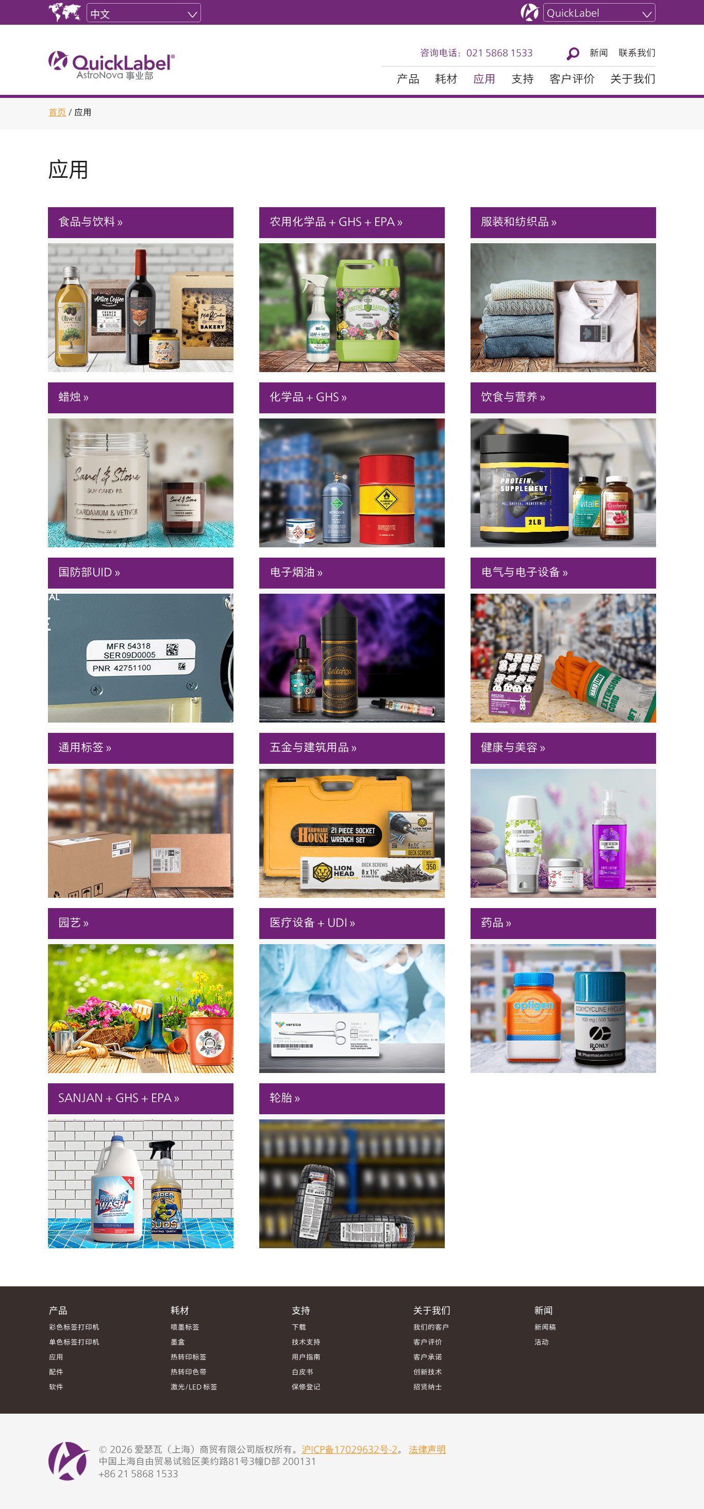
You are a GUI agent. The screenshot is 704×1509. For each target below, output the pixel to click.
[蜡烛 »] (140, 477)
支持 (522, 80)
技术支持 (306, 1342)
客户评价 (572, 80)
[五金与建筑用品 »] (352, 828)
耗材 (446, 80)
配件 (56, 1372)
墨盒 (178, 1342)
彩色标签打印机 (74, 1327)
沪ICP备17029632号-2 (349, 1450)
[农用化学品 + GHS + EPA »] (352, 302)
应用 (484, 80)
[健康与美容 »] (563, 828)
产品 (408, 80)
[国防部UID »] (140, 652)
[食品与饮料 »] (140, 302)
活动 (541, 1342)
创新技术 (427, 1372)
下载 (299, 1327)
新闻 (599, 53)
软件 (56, 1387)
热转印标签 (189, 1357)
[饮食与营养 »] (563, 477)
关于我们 (633, 80)
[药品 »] (563, 1003)
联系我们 (637, 53)
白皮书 (302, 1372)
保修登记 (306, 1387)
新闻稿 (545, 1327)
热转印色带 (189, 1372)
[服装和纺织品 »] (563, 302)
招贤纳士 (427, 1387)
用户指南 (306, 1357)
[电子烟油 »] (352, 652)
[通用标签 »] (140, 828)
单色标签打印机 (74, 1342)
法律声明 (427, 1450)
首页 (57, 113)
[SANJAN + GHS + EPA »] (140, 1178)
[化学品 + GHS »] (352, 477)
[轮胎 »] (352, 1178)
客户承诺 (427, 1357)
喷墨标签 (185, 1327)
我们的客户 (431, 1327)
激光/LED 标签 (194, 1387)
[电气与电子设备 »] (563, 652)
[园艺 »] (140, 1003)
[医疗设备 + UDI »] (352, 1003)
